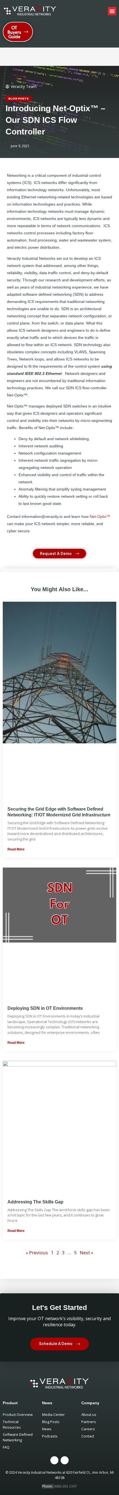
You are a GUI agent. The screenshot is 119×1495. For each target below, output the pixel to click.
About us (88, 1414)
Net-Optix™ (100, 516)
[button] (112, 11)
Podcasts (50, 1436)
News (46, 1428)
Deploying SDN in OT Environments (45, 1008)
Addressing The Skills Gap (35, 1202)
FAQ (6, 1447)
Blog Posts (18, 98)
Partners (88, 1421)
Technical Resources (12, 1424)
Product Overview (18, 1414)
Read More (16, 849)
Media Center (53, 1414)
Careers (88, 1428)
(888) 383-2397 (65, 1486)
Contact (87, 1436)
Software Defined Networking (18, 1437)
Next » (86, 1252)
